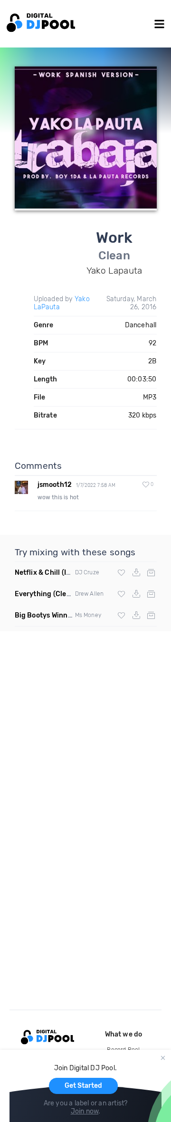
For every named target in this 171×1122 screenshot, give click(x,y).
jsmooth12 (55, 485)
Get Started (83, 1086)
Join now (85, 1111)
